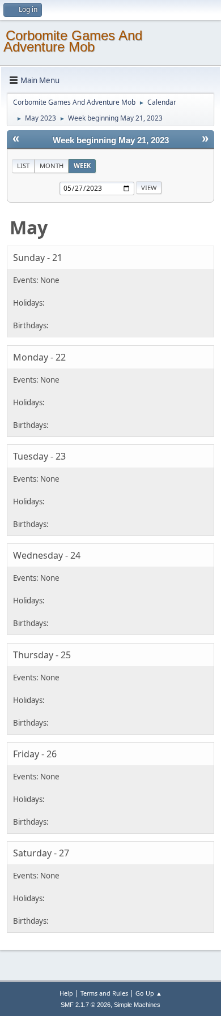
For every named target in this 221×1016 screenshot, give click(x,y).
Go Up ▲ (148, 993)
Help (66, 993)
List (23, 165)
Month (51, 165)
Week (82, 165)
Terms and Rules (104, 993)
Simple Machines (137, 1004)
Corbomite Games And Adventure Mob (72, 41)
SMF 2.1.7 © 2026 (85, 1004)
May (29, 227)
